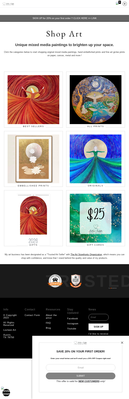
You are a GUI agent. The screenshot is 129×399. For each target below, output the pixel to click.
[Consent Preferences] (6, 392)
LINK (94, 18)
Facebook (72, 318)
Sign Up (98, 327)
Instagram (72, 323)
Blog (48, 328)
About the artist (51, 316)
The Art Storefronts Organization (86, 254)
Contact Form (32, 315)
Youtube (71, 328)
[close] (122, 342)
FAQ (48, 323)
